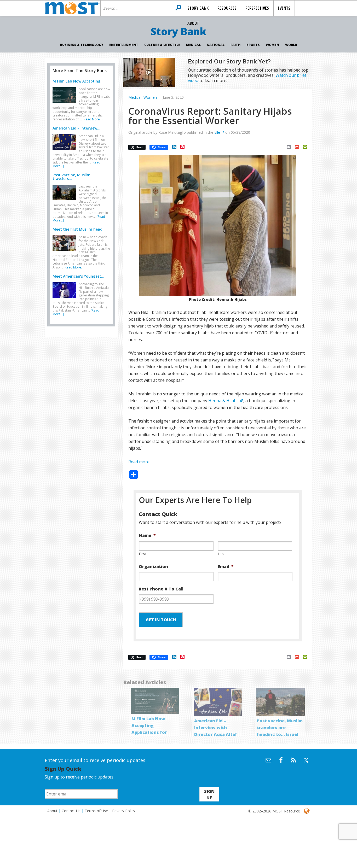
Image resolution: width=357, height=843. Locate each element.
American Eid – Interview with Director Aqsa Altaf (215, 727)
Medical (193, 45)
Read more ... (140, 462)
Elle (217, 132)
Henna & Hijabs (223, 400)
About (52, 810)
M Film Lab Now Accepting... (78, 81)
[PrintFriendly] (303, 147)
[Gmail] (295, 147)
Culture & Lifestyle (162, 45)
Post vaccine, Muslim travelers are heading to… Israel (280, 727)
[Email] (287, 147)
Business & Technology (81, 45)
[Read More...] (93, 119)
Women (272, 45)
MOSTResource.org (72, 8)
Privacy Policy (123, 810)
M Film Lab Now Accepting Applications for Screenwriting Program (149, 732)
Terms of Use (96, 810)
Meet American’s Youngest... (78, 276)
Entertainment (123, 45)
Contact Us (71, 810)
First (142, 553)
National (215, 45)
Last (221, 553)
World (291, 45)
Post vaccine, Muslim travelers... (71, 176)
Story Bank (178, 31)
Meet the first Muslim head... (79, 229)
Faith (235, 45)
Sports (253, 45)
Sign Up (209, 794)
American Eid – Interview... (76, 128)
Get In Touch (161, 620)
